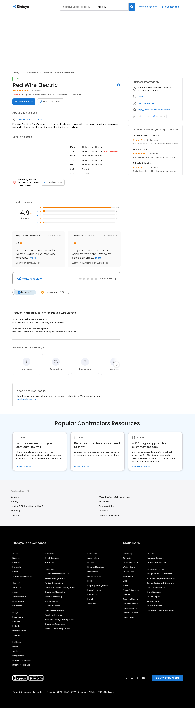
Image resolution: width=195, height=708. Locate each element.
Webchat (16, 587)
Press (125, 585)
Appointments (19, 596)
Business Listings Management (59, 619)
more (32, 258)
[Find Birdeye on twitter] (126, 678)
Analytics (16, 651)
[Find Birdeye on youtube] (143, 678)
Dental (90, 562)
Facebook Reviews (53, 615)
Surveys (16, 621)
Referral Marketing (53, 596)
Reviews (16, 562)
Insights (16, 626)
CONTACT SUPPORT (167, 678)
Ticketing (16, 635)
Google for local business (57, 574)
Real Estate (92, 594)
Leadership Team (131, 562)
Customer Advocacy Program (160, 610)
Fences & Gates (106, 506)
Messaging (17, 617)
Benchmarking (19, 630)
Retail (90, 599)
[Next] (116, 364)
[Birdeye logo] (21, 7)
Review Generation (54, 583)
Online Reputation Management (60, 587)
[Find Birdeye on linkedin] (132, 678)
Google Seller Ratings (22, 576)
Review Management (55, 578)
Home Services (94, 576)
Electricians (47, 72)
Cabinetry (103, 510)
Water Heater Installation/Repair (115, 496)
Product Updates (131, 590)
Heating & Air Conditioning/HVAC (27, 506)
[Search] (132, 7)
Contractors (32, 72)
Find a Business (154, 592)
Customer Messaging (55, 592)
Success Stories (130, 599)
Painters (15, 515)
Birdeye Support (154, 601)
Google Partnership (21, 660)
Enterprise (49, 562)
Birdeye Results (130, 608)
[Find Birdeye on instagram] (137, 678)
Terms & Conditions (21, 692)
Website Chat (51, 601)
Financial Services (95, 567)
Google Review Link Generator (160, 583)
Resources (128, 576)
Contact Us (128, 617)
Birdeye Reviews (130, 603)
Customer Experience (55, 624)
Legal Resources (130, 612)
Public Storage (94, 590)
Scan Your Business (156, 587)
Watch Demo (129, 567)
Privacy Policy (39, 692)
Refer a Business (154, 605)
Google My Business (54, 610)
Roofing (14, 501)
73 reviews (36, 90)
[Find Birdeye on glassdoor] (148, 678)
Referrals (16, 567)
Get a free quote (52, 101)
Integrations (18, 655)
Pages (15, 571)
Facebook (160, 116)
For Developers (153, 596)
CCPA (73, 692)
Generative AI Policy (87, 692)
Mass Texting (18, 601)
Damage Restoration (109, 515)
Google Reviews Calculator (159, 574)
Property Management (98, 585)
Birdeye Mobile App (21, 665)
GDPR (59, 692)
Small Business (52, 558)
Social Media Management (57, 628)
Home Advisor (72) (54, 292)
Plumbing (15, 510)
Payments (17, 605)
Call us (141, 96)
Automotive (93, 558)
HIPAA (66, 692)
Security (51, 692)
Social (15, 592)
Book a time (128, 571)
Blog (125, 581)
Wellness (91, 603)
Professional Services (156, 562)
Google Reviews (52, 605)
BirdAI (15, 646)
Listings (16, 558)
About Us (127, 558)
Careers (126, 594)
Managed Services (155, 558)
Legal (89, 581)
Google (145, 116)
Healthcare (92, 571)
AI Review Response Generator (161, 578)
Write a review (148, 7)
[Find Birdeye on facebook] (121, 678)
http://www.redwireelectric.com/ (154, 109)
